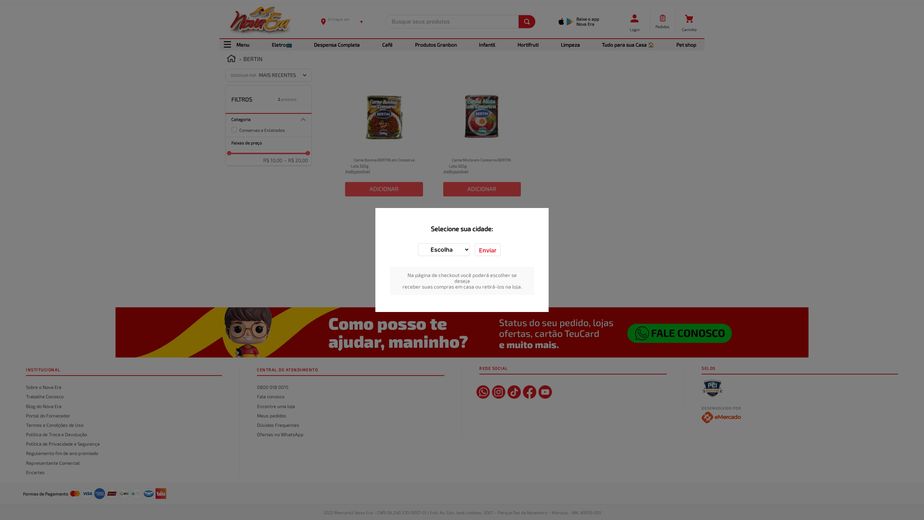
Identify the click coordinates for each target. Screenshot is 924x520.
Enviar (487, 250)
